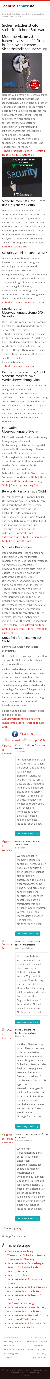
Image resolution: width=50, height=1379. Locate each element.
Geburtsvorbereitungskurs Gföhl (21, 718)
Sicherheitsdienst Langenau (18, 366)
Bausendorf (20, 848)
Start (4, 14)
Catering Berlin (17, 1373)
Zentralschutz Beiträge (16, 14)
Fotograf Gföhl (24, 533)
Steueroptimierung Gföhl (25, 485)
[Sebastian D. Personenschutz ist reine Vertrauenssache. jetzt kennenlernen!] (7, 945)
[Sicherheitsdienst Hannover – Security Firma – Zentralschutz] (18, 6)
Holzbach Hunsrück (23, 1140)
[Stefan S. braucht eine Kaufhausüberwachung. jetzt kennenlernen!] (7, 1033)
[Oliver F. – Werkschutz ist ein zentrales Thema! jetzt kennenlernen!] (7, 845)
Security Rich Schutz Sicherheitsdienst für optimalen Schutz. (25, 1279)
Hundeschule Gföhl (26, 477)
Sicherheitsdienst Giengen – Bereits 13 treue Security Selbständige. (37, 1347)
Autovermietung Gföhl (15, 537)
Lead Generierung (32, 1373)
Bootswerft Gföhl (21, 541)
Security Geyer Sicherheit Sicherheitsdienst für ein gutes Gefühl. (14, 1347)
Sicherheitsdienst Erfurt (16, 246)
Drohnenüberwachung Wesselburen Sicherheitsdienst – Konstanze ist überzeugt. (26, 1255)
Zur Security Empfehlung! (28, 833)
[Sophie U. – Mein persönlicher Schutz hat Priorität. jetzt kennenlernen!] (7, 1138)
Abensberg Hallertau (24, 948)
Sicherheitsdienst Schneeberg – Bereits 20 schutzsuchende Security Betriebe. (25, 1267)
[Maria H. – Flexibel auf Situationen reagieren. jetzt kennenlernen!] (7, 749)
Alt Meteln (20, 751)
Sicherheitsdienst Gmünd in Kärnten (23, 302)
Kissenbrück (20, 1036)
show (17, 1228)
